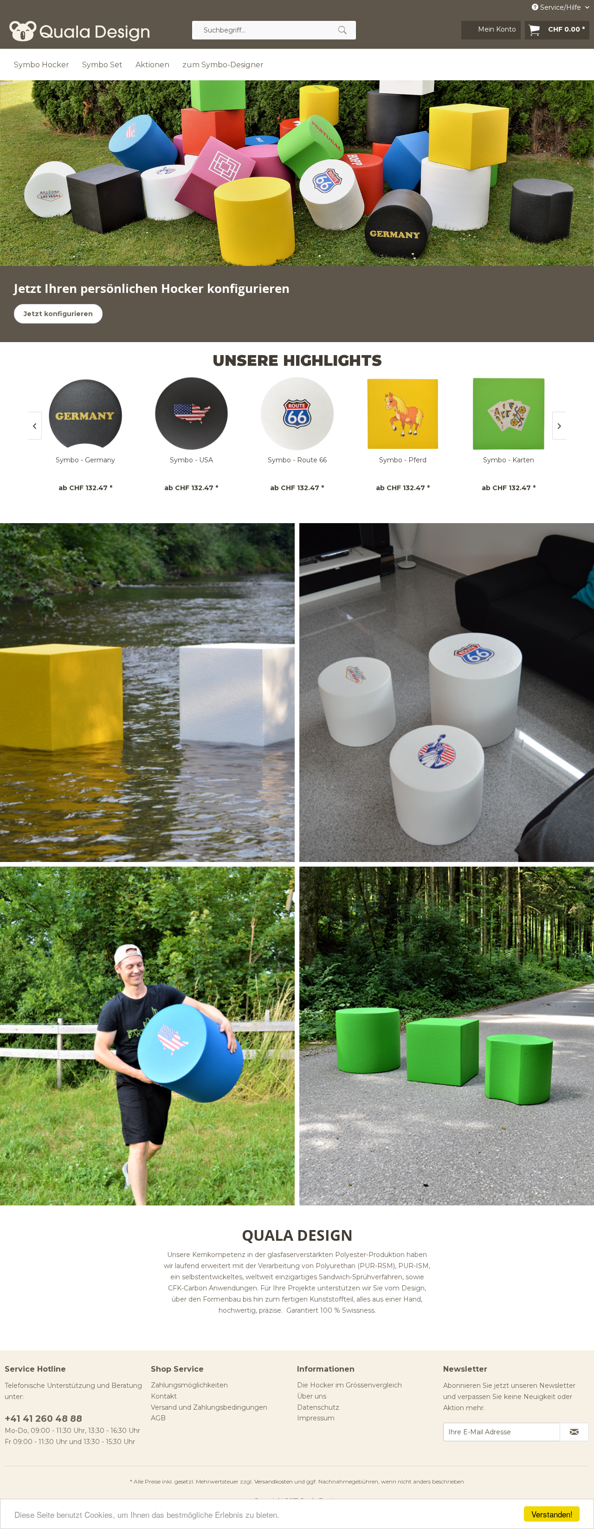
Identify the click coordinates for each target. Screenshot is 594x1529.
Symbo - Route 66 (191, 460)
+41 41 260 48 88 (43, 1418)
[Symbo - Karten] (403, 414)
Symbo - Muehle (509, 460)
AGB (158, 1418)
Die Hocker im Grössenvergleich (349, 1385)
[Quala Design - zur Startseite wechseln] (79, 32)
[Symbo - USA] (86, 414)
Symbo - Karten (403, 460)
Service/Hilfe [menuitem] (560, 7)
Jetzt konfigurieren (58, 314)
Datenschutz (318, 1407)
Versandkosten (273, 1481)
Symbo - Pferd (297, 460)
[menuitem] (274, 30)
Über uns (311, 1396)
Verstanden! (552, 1514)
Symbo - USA (86, 460)
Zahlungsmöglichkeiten (189, 1385)
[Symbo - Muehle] (509, 414)
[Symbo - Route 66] (191, 414)
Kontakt (164, 1396)
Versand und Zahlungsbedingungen (209, 1407)
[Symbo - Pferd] (297, 414)
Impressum (316, 1418)
